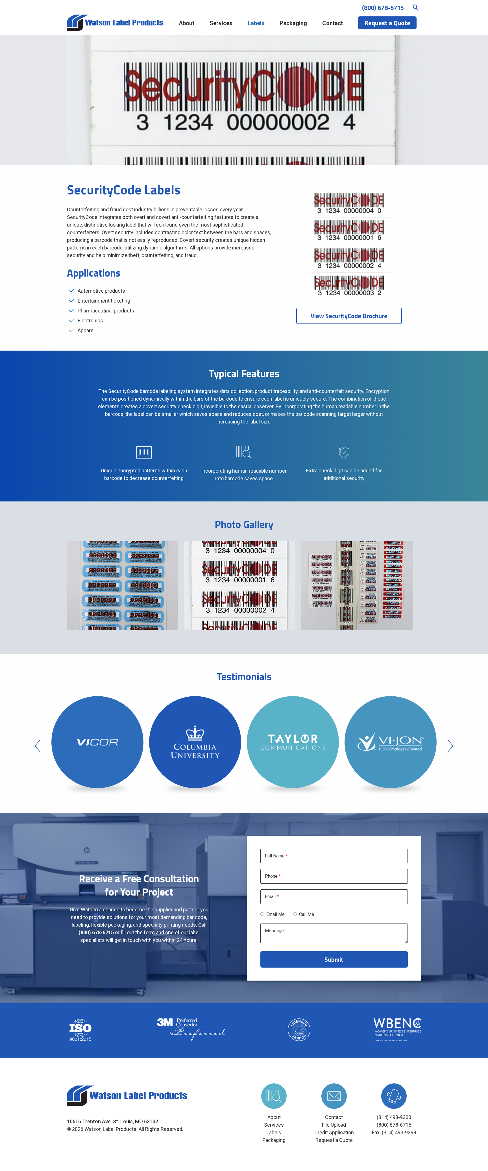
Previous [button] (37, 746)
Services (221, 23)
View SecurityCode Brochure (349, 316)
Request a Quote (334, 1140)
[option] (97, 746)
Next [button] (450, 746)
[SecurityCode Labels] (122, 585)
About (186, 23)
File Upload (334, 1125)
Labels (256, 23)
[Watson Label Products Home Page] (115, 23)
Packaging (293, 23)
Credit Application (334, 1132)
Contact (332, 23)
